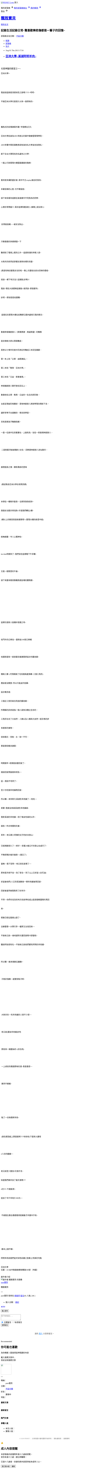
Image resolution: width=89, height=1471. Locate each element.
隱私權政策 (57, 1438)
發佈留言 (5, 1325)
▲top (3, 1306)
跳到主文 (4, 25)
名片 (7, 46)
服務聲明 (67, 1438)
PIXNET (27, 1438)
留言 (22, 1296)
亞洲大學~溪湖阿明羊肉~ (21, 56)
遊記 (17, 1302)
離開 (13, 1466)
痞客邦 (17, 1296)
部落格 (8, 44)
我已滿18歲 (6, 1466)
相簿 (7, 41)
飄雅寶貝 (8, 18)
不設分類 (20, 36)
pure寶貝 (4, 1282)
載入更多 (5, 1311)
